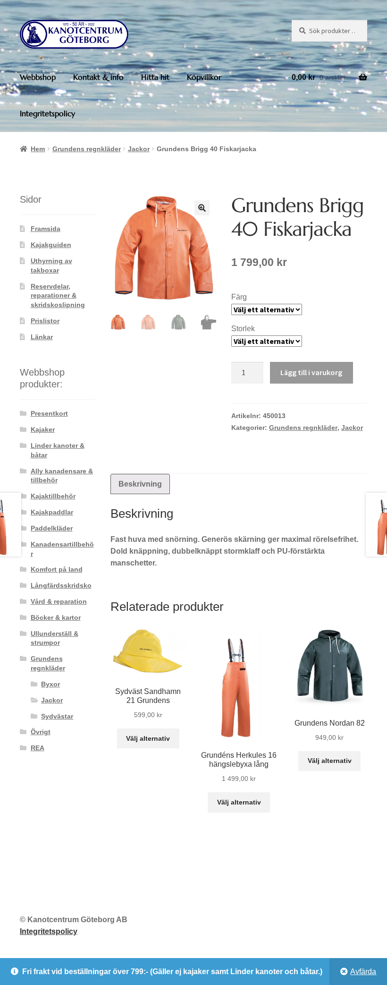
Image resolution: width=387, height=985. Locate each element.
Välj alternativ (148, 738)
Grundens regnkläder (86, 149)
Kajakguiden (51, 244)
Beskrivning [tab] (140, 484)
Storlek (243, 329)
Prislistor (45, 321)
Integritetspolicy (47, 113)
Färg (239, 297)
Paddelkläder (52, 528)
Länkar (42, 337)
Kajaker (43, 429)
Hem (38, 149)
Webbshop (38, 77)
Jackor (139, 149)
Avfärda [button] (363, 972)
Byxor (50, 684)
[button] (202, 207)
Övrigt (40, 732)
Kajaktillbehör (53, 496)
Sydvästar (57, 716)
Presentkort (49, 413)
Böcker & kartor (56, 617)
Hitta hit (155, 77)
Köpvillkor (204, 77)
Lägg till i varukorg (311, 372)
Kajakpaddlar (52, 512)
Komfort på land (57, 569)
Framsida (45, 228)
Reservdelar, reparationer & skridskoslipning (58, 296)
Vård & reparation (59, 601)
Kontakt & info (98, 77)
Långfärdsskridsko (61, 585)
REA (37, 748)
